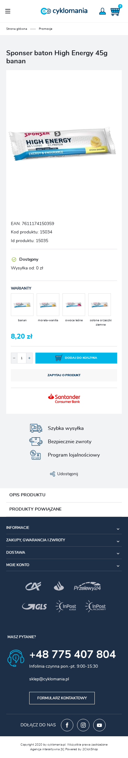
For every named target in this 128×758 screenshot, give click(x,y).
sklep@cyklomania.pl (49, 679)
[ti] (62, 749)
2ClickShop (90, 749)
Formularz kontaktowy (62, 698)
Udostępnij (67, 474)
